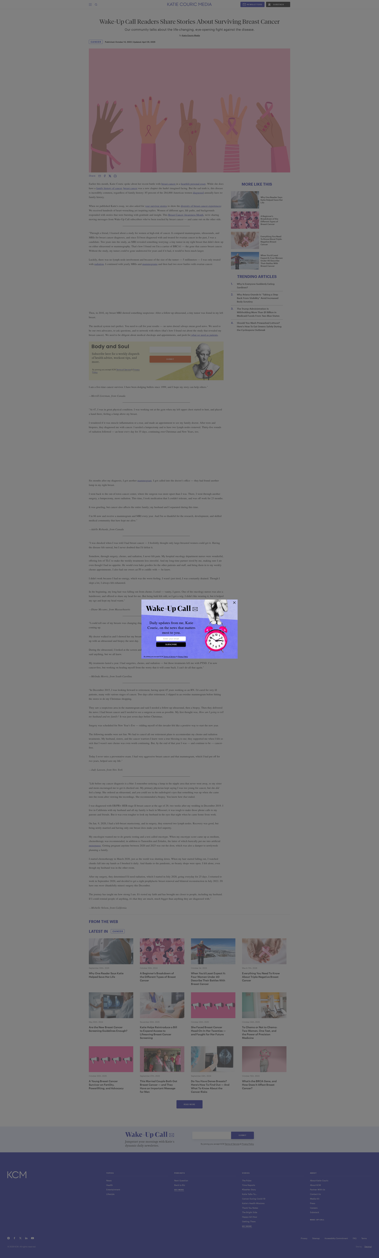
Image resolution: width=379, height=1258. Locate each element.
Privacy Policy (183, 656)
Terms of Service (169, 656)
